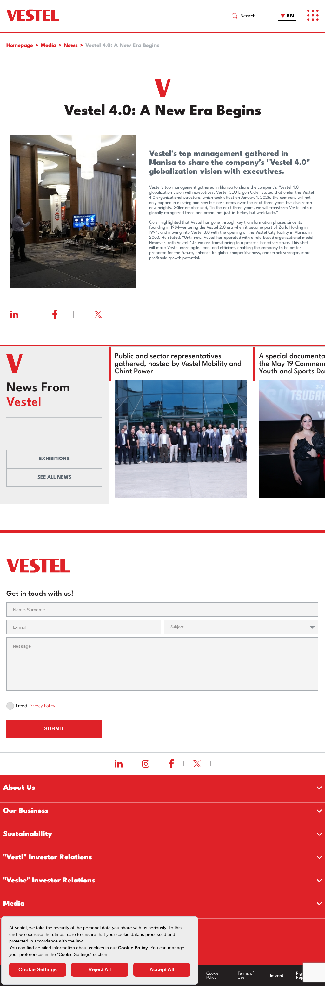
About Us (19, 787)
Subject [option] (177, 627)
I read (35, 706)
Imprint (276, 976)
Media (14, 903)
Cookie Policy (212, 975)
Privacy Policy (41, 706)
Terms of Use (246, 975)
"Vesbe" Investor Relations (49, 880)
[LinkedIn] (31, 314)
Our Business (26, 811)
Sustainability (27, 834)
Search (248, 16)
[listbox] (241, 627)
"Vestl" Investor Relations (47, 857)
